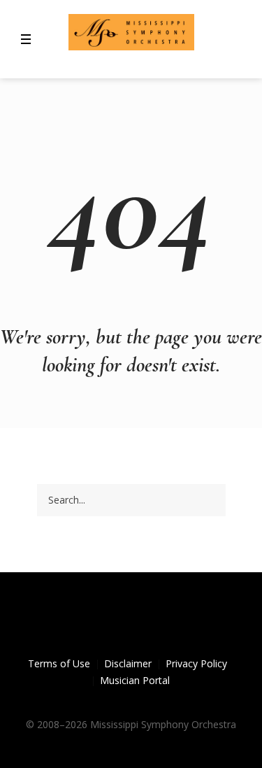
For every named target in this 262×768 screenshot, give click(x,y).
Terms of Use (59, 663)
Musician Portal (135, 680)
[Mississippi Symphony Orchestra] (131, 32)
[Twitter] (131, 622)
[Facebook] (107, 622)
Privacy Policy (196, 663)
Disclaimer (128, 663)
